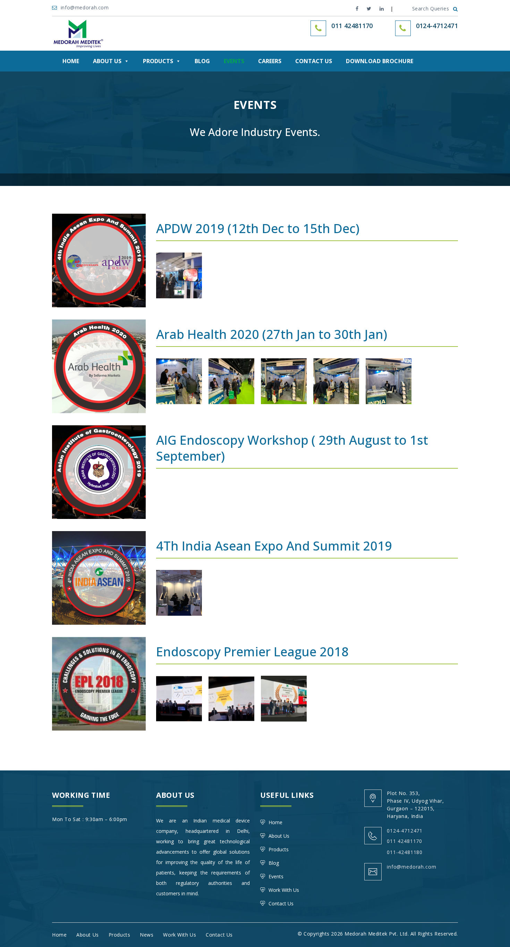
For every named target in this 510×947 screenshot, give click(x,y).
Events (234, 61)
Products (158, 61)
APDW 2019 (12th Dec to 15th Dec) (257, 228)
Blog (202, 61)
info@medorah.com (86, 7)
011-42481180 (405, 852)
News (146, 934)
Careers (269, 61)
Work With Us (284, 890)
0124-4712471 (437, 26)
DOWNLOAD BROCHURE (380, 61)
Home (70, 61)
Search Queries (430, 8)
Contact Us (313, 61)
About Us (107, 61)
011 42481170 (404, 841)
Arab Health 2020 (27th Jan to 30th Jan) (271, 334)
